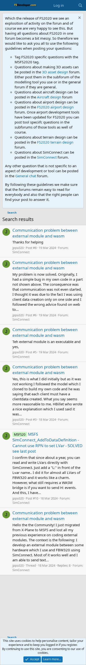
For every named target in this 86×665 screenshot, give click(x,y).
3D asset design (55, 72)
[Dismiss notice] (79, 18)
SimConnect (47, 157)
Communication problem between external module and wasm (45, 233)
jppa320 (18, 248)
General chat (25, 175)
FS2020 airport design (55, 107)
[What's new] (70, 5)
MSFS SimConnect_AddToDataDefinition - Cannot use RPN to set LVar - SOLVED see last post (47, 442)
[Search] (80, 5)
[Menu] (6, 5)
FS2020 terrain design (55, 142)
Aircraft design (49, 97)
